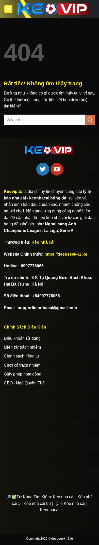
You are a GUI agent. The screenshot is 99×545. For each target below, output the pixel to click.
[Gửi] (90, 120)
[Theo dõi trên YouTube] (57, 169)
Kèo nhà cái (42, 242)
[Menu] (8, 9)
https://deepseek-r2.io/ (65, 254)
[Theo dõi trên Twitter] (42, 169)
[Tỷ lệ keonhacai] (53, 9)
